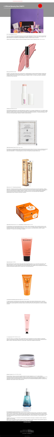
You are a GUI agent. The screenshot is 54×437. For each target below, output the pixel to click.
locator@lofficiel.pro (29, 433)
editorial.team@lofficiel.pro (31, 430)
